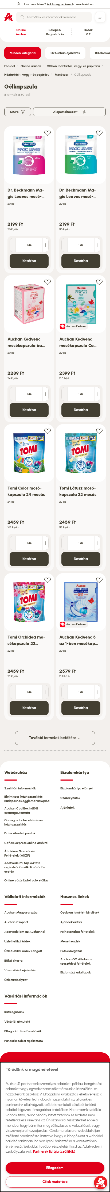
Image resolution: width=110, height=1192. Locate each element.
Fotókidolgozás (71, 951)
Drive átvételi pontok (19, 833)
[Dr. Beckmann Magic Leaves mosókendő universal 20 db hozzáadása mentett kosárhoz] (99, 132)
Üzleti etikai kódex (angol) (23, 951)
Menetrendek (70, 941)
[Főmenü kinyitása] (100, 17)
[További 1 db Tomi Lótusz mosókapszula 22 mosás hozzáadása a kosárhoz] (97, 543)
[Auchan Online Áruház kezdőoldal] (8, 17)
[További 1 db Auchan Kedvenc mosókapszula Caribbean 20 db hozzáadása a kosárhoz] (97, 394)
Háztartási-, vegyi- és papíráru (26, 75)
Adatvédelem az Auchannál (24, 932)
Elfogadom (55, 1168)
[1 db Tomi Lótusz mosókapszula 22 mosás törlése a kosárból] (65, 543)
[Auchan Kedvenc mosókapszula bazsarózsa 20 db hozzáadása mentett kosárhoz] (47, 281)
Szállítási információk (20, 788)
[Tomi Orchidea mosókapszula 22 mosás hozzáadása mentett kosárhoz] (47, 579)
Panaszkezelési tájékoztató (23, 1041)
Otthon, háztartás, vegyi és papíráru (73, 66)
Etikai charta (13, 960)
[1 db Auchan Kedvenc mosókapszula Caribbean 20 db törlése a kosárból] (65, 394)
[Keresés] (22, 17)
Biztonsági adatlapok (75, 972)
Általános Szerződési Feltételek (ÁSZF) (19, 853)
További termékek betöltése (53, 738)
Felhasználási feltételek (77, 932)
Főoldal (9, 66)
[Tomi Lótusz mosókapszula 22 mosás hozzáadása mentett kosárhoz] (99, 430)
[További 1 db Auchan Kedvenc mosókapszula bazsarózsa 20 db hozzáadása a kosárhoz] (45, 394)
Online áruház (31, 66)
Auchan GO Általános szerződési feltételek (76, 961)
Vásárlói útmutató (17, 1021)
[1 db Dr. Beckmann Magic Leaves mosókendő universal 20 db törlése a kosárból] (65, 245)
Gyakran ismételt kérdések (79, 912)
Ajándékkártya (71, 922)
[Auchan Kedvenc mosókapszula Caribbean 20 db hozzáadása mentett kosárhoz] (99, 281)
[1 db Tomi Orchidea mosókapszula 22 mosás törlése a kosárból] (13, 692)
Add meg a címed (60, 4)
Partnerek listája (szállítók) (54, 1151)
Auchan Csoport (16, 922)
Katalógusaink (14, 1012)
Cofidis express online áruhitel (26, 843)
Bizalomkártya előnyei (76, 788)
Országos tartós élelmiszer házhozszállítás (23, 822)
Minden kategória (23, 53)
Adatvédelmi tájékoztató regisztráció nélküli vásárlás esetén (24, 867)
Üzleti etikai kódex (17, 941)
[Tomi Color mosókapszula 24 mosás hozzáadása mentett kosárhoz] (47, 430)
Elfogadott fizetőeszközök (23, 1031)
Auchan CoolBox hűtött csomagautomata (21, 811)
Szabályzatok (70, 798)
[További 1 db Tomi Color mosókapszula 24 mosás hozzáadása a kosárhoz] (45, 543)
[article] (29, 200)
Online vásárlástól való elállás (26, 880)
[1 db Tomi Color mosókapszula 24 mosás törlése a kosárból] (13, 543)
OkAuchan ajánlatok (65, 53)
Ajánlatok (67, 807)
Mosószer (62, 75)
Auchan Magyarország (20, 912)
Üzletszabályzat (16, 980)
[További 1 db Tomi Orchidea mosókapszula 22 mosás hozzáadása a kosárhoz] (45, 692)
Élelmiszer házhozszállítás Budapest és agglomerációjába (26, 799)
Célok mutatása (55, 1182)
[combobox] (54, 17)
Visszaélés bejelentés (20, 970)
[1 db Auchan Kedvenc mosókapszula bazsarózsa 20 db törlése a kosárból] (13, 394)
